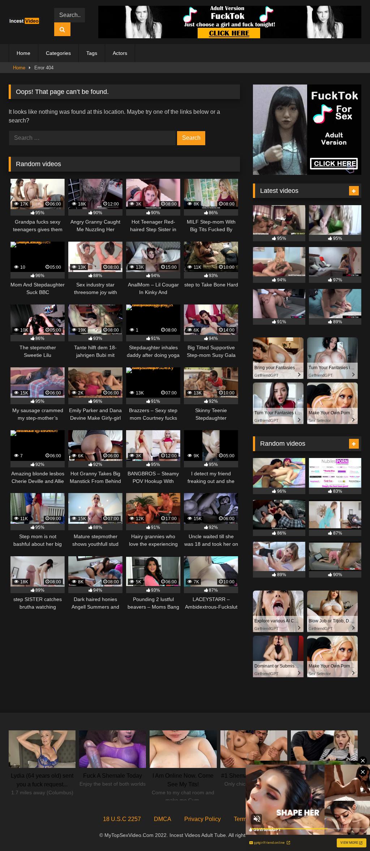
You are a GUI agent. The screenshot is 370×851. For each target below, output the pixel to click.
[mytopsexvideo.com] (26, 22)
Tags (91, 53)
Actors (120, 53)
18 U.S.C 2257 (122, 819)
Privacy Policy (202, 819)
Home (23, 53)
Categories (58, 53)
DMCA (162, 819)
